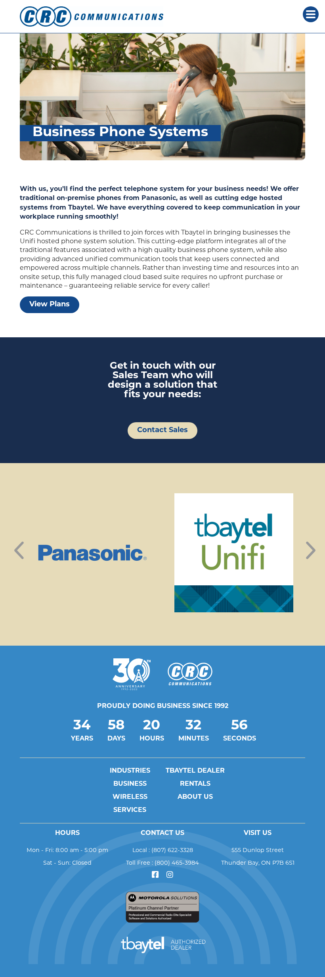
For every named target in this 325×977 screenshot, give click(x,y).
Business (130, 784)
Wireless (130, 797)
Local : (162, 850)
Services (129, 810)
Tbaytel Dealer (195, 771)
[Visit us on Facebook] (155, 875)
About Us (195, 797)
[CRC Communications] (95, 16)
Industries (130, 771)
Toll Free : (162, 862)
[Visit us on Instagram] (169, 875)
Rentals (195, 784)
